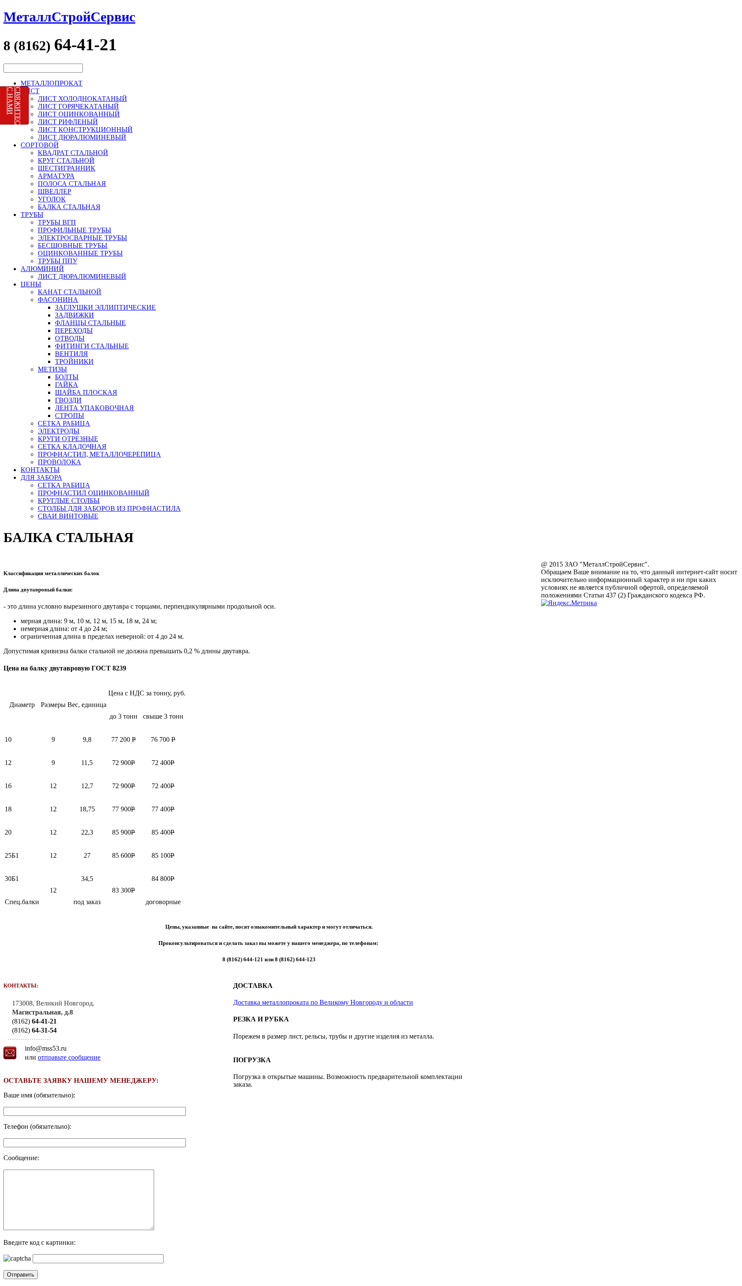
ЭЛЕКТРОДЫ (58, 431)
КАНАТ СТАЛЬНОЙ (69, 292)
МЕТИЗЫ (52, 369)
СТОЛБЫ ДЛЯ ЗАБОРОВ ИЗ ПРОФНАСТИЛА (109, 508)
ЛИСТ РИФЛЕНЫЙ (68, 121)
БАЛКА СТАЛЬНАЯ (69, 206)
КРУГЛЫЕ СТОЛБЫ (69, 500)
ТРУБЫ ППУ (57, 261)
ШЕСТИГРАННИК (66, 168)
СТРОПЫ (69, 415)
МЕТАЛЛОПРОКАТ (51, 83)
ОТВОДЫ (70, 338)
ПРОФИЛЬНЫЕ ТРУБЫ (74, 230)
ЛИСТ (30, 90)
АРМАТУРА (56, 176)
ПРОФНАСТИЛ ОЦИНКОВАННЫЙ (93, 493)
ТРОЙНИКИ (74, 361)
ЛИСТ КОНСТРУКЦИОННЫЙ (85, 129)
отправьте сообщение (69, 1057)
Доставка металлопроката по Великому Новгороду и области (323, 1002)
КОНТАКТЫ (40, 469)
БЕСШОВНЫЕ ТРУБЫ (72, 245)
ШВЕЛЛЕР (54, 191)
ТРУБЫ (32, 214)
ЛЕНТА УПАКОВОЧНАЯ (94, 407)
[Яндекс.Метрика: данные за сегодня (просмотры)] (569, 603)
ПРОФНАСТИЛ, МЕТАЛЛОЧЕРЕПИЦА (99, 454)
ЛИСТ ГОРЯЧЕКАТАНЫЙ (78, 106)
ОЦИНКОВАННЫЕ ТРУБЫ (80, 253)
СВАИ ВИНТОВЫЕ (68, 516)
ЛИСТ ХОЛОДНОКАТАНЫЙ (82, 98)
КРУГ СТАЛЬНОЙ (66, 160)
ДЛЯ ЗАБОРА (41, 477)
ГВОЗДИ (68, 400)
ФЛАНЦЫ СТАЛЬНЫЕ (90, 322)
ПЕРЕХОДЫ (74, 330)
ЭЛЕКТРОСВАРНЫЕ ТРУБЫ (82, 237)
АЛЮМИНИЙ (42, 268)
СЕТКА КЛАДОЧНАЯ (72, 446)
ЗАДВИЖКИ (74, 315)
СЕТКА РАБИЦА (64, 423)
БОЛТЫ (67, 377)
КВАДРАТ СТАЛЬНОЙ (73, 152)
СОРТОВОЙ (40, 145)
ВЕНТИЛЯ (71, 353)
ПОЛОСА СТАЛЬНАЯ (72, 183)
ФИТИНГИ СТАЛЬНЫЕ (92, 346)
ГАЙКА (66, 384)
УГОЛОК (52, 199)
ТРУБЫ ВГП (57, 222)
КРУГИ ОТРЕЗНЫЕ (68, 438)
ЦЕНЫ (31, 284)
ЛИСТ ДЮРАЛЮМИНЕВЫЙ (82, 137)
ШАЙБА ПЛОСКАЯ (86, 392)
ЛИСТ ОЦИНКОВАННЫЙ (79, 114)
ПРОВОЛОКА (59, 462)
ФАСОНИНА (58, 299)
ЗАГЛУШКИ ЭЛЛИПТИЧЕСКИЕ (105, 307)
